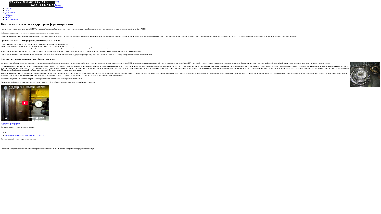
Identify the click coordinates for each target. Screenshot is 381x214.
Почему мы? (9, 16)
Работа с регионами (11, 19)
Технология (59, 7)
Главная (58, 5)
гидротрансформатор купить (10, 124)
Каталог (7, 14)
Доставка (8, 17)
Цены (7, 10)
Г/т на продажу (10, 12)
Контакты (8, 8)
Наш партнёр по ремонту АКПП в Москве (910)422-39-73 (24, 135)
